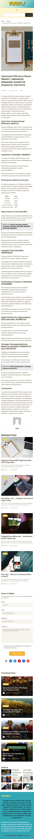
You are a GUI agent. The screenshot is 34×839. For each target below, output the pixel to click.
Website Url (4, 618)
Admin (8, 693)
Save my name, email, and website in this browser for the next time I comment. (17, 647)
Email (3, 610)
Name (3, 602)
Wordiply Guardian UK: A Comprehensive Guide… (13, 711)
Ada (5, 90)
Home (2, 21)
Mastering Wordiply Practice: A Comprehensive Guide (15, 733)
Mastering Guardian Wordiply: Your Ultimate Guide (15, 689)
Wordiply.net (12, 835)
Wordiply (5, 684)
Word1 (8, 21)
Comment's (4, 626)
